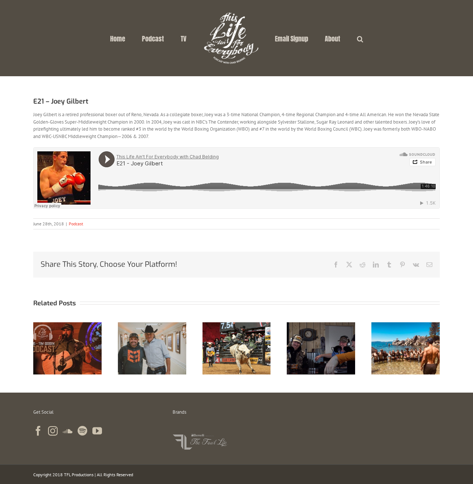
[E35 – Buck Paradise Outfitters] (321, 325)
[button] (333, 38)
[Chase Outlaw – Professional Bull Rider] (237, 325)
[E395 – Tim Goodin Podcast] (67, 325)
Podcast (76, 223)
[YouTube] (97, 431)
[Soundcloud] (67, 431)
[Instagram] (53, 431)
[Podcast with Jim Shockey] (152, 325)
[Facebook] (38, 431)
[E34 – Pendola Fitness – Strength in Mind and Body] (405, 325)
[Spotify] (82, 431)
